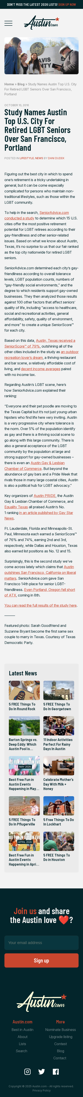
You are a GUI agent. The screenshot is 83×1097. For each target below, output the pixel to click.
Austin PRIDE (45, 495)
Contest (60, 1044)
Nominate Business (60, 1029)
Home (9, 84)
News (39, 158)
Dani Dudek (56, 158)
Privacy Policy (42, 1090)
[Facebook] (55, 1071)
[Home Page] (41, 22)
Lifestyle (27, 158)
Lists (22, 1044)
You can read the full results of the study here (40, 605)
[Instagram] (27, 1071)
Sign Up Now (67, 4)
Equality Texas (16, 507)
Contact (59, 1058)
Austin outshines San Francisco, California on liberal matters (40, 572)
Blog (21, 84)
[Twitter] (41, 1071)
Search (21, 1051)
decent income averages (40, 369)
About (22, 1036)
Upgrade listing (60, 1036)
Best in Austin (22, 1029)
